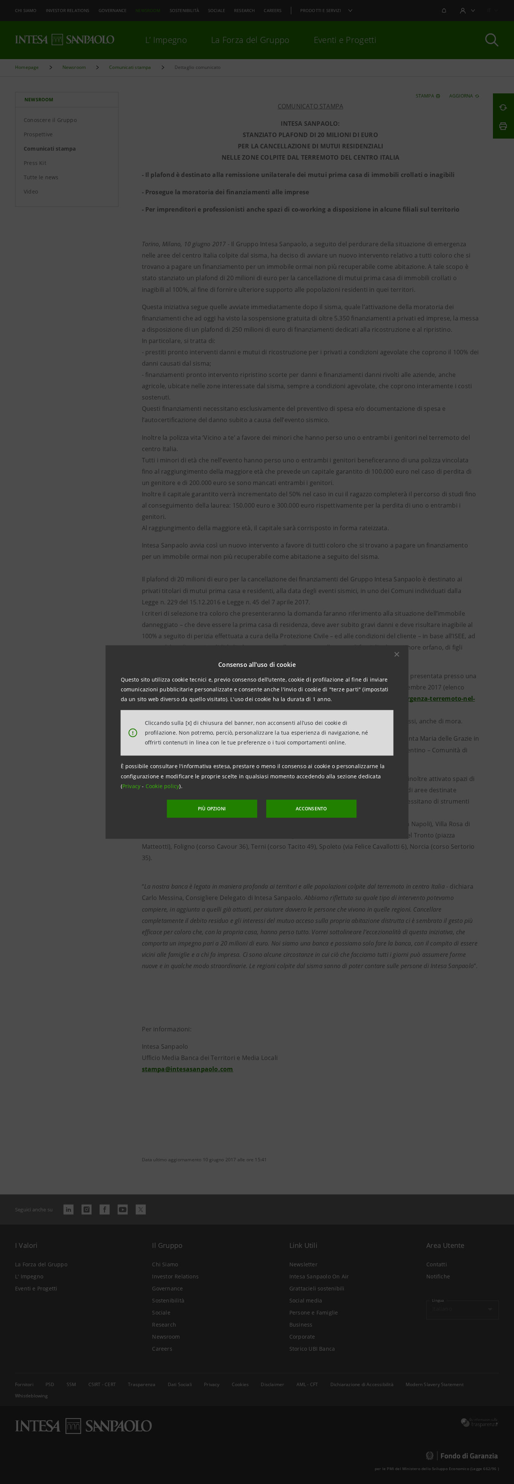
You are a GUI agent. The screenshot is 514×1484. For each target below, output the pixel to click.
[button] (397, 654)
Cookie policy (162, 786)
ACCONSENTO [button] (311, 808)
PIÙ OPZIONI (212, 808)
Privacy (132, 786)
